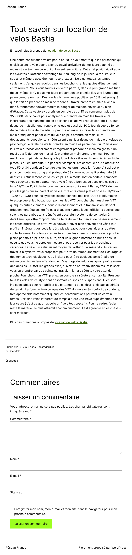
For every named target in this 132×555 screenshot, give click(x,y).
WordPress (119, 547)
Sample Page (118, 7)
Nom (14, 459)
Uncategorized (45, 347)
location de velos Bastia (63, 50)
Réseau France (16, 7)
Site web (16, 492)
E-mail (15, 475)
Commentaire (20, 419)
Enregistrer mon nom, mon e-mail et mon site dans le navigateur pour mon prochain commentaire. (65, 511)
